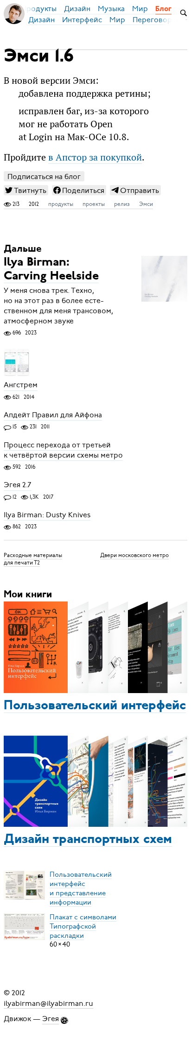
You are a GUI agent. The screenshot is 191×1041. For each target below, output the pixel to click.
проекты (94, 204)
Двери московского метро (134, 555)
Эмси (146, 204)
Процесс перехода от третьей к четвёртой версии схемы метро (63, 450)
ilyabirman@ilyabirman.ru (48, 1003)
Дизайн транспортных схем (88, 839)
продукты (60, 204)
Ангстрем (21, 385)
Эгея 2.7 (18, 485)
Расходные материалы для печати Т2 (33, 558)
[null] (26, 190)
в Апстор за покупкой (95, 157)
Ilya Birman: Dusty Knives (47, 515)
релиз (122, 204)
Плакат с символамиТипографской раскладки (83, 926)
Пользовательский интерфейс (95, 706)
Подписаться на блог (44, 176)
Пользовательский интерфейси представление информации (81, 887)
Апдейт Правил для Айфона (53, 415)
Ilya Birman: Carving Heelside (51, 269)
